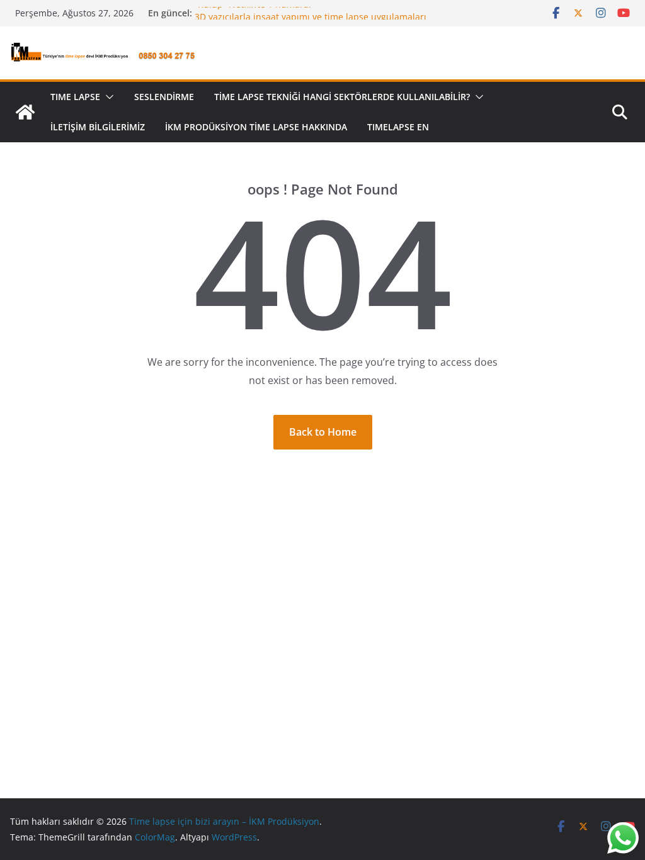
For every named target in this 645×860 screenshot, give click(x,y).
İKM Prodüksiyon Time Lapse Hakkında (256, 127)
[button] (107, 97)
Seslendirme (164, 97)
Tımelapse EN (398, 127)
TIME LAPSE (75, 97)
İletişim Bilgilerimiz (97, 127)
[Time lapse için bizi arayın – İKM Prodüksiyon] (25, 112)
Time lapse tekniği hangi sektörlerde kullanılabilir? (342, 97)
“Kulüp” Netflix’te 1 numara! (253, 8)
